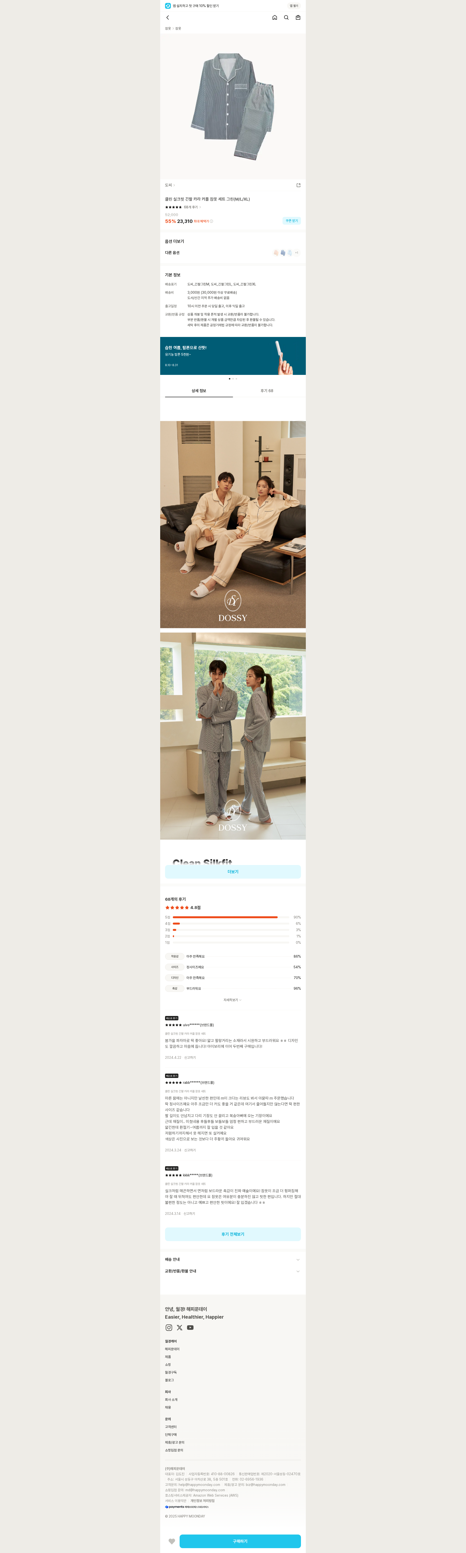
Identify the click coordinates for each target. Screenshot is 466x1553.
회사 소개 (171, 1400)
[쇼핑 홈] (275, 17)
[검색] (286, 17)
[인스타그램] (169, 1328)
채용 (168, 1407)
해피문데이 (172, 1349)
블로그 (169, 1380)
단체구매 (171, 1435)
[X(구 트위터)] (179, 1328)
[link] (233, 253)
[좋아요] (172, 1541)
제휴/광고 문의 (174, 1442)
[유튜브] (190, 1328)
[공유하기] (298, 185)
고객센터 (171, 1427)
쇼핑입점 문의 (174, 1450)
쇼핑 (168, 1365)
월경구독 (171, 1372)
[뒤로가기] (168, 17)
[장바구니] (298, 17)
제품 (168, 1357)
